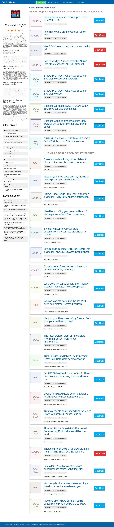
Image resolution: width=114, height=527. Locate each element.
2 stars (12, 30)
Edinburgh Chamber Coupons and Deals (55, 476)
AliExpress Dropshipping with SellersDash (54, 524)
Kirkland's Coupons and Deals (52, 170)
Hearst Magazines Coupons (12, 165)
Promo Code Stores (52, 2)
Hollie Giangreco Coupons (11, 151)
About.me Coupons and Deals (52, 222)
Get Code (100, 35)
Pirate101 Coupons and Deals (52, 277)
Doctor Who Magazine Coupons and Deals (56, 421)
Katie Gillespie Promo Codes (12, 148)
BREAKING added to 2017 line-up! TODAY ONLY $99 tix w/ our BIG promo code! (15, 239)
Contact (27, 524)
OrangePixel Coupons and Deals (53, 387)
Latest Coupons (79, 2)
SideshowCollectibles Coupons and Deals (55, 349)
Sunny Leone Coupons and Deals (53, 442)
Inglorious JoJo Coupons (11, 130)
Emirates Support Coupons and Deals (54, 494)
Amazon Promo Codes (10, 159)
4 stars (19, 30)
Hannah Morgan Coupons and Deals (54, 187)
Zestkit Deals (7, 182)
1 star (8, 30)
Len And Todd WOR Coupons (12, 139)
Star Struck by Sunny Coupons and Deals (55, 404)
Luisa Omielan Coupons (11, 154)
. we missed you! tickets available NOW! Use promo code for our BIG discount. (15, 214)
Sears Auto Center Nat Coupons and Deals (56, 311)
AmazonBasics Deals (10, 168)
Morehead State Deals (10, 157)
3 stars (15, 30)
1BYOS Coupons (9, 162)
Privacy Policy (34, 524)
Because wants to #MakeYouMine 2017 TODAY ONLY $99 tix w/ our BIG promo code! (15, 233)
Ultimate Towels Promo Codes (12, 171)
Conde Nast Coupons (10, 179)
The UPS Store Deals (10, 133)
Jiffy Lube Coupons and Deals (52, 242)
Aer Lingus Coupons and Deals (52, 511)
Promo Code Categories (66, 2)
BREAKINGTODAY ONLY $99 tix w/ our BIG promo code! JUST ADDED (15, 219)
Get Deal (99, 20)
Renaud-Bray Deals (9, 145)
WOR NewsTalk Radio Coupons (13, 142)
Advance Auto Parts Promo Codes (13, 136)
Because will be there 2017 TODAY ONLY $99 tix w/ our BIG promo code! (14, 227)
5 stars (22, 30)
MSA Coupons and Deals (51, 204)
